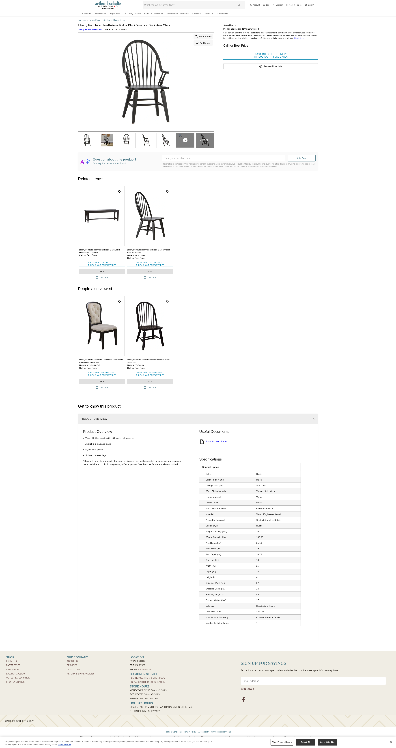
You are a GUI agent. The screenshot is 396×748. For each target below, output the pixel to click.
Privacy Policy (190, 732)
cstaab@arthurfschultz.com (147, 682)
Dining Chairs (119, 20)
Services (196, 14)
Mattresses (100, 14)
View (102, 272)
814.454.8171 (144, 669)
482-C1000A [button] (121, 29)
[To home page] (108, 5)
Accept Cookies (327, 742)
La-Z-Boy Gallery (132, 14)
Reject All (305, 742)
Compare (104, 277)
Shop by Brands (15, 682)
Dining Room (94, 20)
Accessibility (203, 732)
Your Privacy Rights (282, 742)
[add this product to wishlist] (119, 191)
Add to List (205, 43)
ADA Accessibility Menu (221, 732)
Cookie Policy (64, 745)
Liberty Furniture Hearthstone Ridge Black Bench (99, 250)
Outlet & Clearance (153, 14)
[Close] (391, 742)
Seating (106, 20)
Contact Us (222, 14)
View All (205, 140)
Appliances (115, 14)
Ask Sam (301, 158)
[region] (198, 742)
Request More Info (272, 66)
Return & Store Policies (81, 673)
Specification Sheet (216, 441)
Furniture (86, 14)
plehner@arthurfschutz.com (147, 677)
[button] (251, 5)
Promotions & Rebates (178, 14)
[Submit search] (239, 5)
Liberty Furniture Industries (90, 29)
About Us (208, 14)
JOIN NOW (247, 689)
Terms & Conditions (173, 732)
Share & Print (205, 36)
